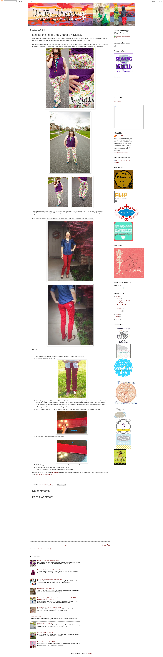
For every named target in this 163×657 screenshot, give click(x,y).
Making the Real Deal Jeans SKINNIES (48, 560)
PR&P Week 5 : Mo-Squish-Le (45, 588)
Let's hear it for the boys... (44, 623)
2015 (117, 296)
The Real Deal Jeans (122, 305)
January (119, 311)
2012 (117, 319)
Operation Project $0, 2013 (38, 616)
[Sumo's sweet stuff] (123, 433)
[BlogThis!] (60, 485)
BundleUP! (55, 472)
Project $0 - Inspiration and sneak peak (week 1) (50, 579)
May (118, 298)
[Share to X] (61, 485)
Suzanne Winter (120, 136)
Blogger (90, 653)
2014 (117, 314)
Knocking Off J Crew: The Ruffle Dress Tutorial (50, 569)
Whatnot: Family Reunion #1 (45, 632)
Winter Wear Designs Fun (44, 474)
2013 (117, 317)
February (120, 308)
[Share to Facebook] (63, 485)
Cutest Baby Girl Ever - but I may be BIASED (49, 607)
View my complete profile (121, 152)
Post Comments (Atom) (44, 549)
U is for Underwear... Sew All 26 (46, 642)
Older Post (106, 545)
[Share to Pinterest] (65, 485)
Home (66, 545)
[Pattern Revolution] (123, 71)
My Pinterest (117, 101)
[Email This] (58, 485)
